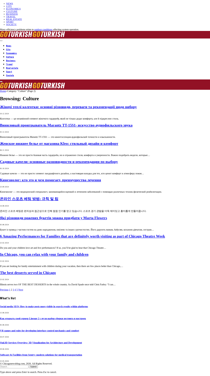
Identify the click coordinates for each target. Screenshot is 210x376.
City (9, 6)
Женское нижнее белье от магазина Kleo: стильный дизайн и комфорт (59, 144)
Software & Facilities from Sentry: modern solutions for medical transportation (41, 355)
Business (12, 14)
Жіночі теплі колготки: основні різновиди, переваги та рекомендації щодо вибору (68, 107)
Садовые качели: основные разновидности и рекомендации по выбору (59, 162)
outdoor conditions (43, 29)
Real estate (14, 19)
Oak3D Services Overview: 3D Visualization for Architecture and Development (41, 342)
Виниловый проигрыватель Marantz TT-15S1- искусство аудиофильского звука (66, 125)
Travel (11, 16)
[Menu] (1, 40)
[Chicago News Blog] (32, 37)
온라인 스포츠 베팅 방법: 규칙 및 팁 (29, 199)
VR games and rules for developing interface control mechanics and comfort (39, 330)
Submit (33, 367)
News (9, 3)
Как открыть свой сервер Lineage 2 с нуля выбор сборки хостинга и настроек (43, 318)
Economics (13, 9)
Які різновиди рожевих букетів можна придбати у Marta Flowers (53, 218)
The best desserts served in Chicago (28, 273)
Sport (10, 22)
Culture (11, 11)
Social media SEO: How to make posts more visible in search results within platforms (44, 306)
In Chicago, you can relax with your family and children (44, 254)
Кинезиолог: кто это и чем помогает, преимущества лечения (50, 180)
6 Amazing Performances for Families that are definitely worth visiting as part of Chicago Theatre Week (82, 236)
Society (11, 24)
